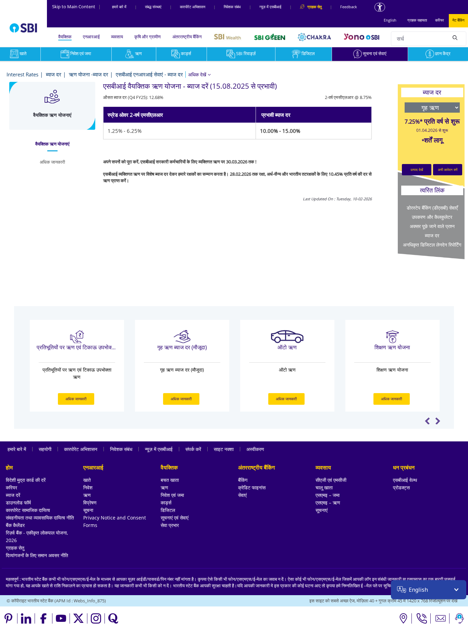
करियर (439, 20)
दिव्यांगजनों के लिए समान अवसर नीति (37, 555)
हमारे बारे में (119, 6)
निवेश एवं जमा (80, 53)
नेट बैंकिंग (458, 20)
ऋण (138, 53)
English (390, 20)
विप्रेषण (90, 502)
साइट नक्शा (224, 449)
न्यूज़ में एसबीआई (270, 6)
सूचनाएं (322, 510)
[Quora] (113, 618)
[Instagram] (96, 618)
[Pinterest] (8, 618)
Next (437, 420)
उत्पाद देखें (416, 169)
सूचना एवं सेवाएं (374, 53)
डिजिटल (308, 53)
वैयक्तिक (65, 37)
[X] (78, 618)
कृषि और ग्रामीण (147, 37)
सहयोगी (45, 449)
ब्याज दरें (13, 495)
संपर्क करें (193, 449)
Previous (427, 420)
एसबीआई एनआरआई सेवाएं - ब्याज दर (149, 74)
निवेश (88, 487)
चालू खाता (324, 487)
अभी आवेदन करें (447, 169)
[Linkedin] (26, 618)
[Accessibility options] (379, 7)
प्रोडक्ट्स (401, 487)
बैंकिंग (242, 480)
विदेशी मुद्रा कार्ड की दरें (26, 480)
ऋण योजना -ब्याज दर (88, 74)
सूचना (88, 510)
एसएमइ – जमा (328, 495)
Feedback (348, 6)
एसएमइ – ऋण (328, 502)
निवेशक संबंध (232, 6)
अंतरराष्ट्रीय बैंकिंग (187, 37)
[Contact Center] (422, 618)
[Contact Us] (440, 618)
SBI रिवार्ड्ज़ (246, 53)
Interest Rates (22, 74)
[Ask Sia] (459, 618)
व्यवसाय (117, 37)
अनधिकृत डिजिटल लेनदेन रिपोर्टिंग (432, 244)
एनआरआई (91, 37)
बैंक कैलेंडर (15, 525)
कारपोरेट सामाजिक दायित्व (28, 510)
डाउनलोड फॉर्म (18, 502)
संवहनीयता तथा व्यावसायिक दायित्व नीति (40, 517)
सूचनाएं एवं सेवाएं (174, 517)
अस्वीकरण (255, 449)
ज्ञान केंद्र (443, 53)
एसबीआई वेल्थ (405, 480)
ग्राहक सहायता (417, 20)
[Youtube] (61, 618)
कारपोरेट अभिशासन (192, 6)
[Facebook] (43, 618)
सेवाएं (242, 495)
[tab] (52, 144)
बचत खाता (170, 480)
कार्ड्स (186, 53)
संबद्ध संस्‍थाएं (153, 6)
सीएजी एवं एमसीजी (331, 480)
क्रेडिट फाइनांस (252, 487)
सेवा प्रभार (170, 525)
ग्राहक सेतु (15, 547)
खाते (87, 480)
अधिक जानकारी (75, 398)
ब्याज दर (53, 74)
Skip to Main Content (76, 6)
